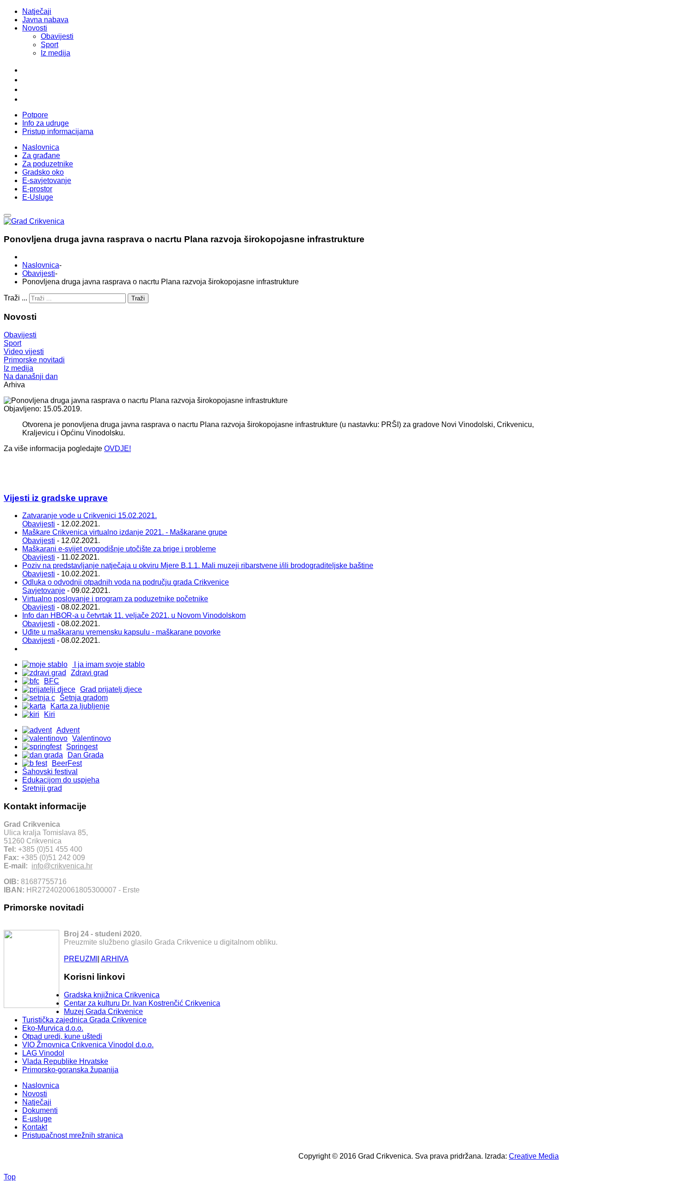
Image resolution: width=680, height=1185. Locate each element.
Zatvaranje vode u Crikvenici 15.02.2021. (89, 515)
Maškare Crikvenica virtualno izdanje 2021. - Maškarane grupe (124, 532)
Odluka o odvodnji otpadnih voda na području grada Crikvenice (125, 582)
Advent (68, 730)
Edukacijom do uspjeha (60, 780)
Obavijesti (57, 36)
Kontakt (34, 1127)
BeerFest (67, 763)
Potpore (35, 115)
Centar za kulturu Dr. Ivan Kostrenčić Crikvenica (142, 1003)
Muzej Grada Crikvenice (103, 1011)
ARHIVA (115, 959)
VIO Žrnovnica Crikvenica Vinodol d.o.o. (88, 1045)
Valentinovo (91, 738)
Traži (138, 298)
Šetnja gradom (84, 698)
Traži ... (15, 298)
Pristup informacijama (57, 131)
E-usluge (37, 1119)
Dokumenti (40, 1110)
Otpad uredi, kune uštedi (62, 1036)
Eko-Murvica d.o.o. (52, 1028)
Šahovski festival (50, 772)
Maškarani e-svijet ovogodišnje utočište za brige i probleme (119, 549)
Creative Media (534, 1156)
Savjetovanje (43, 590)
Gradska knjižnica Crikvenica (112, 995)
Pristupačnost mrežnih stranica (72, 1135)
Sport (49, 45)
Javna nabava (45, 20)
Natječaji (36, 11)
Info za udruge (45, 123)
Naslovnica (40, 265)
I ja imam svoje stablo (108, 664)
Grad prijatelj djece (111, 689)
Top (10, 1177)
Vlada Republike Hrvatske (65, 1061)
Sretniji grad (42, 788)
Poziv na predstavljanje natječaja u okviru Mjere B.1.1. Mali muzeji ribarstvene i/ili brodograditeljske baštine (197, 565)
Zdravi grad (89, 673)
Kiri (49, 714)
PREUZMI (81, 959)
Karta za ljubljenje (80, 706)
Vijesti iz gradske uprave (56, 498)
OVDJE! (117, 448)
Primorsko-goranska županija (70, 1070)
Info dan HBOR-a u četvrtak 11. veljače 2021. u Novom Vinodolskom (134, 615)
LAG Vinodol (43, 1053)
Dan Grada (86, 755)
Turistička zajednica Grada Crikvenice (84, 1020)
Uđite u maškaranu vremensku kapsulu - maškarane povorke (121, 632)
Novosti (34, 28)
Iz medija (55, 53)
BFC (51, 681)
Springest (82, 747)
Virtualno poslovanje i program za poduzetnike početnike (115, 599)
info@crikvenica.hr (62, 866)
